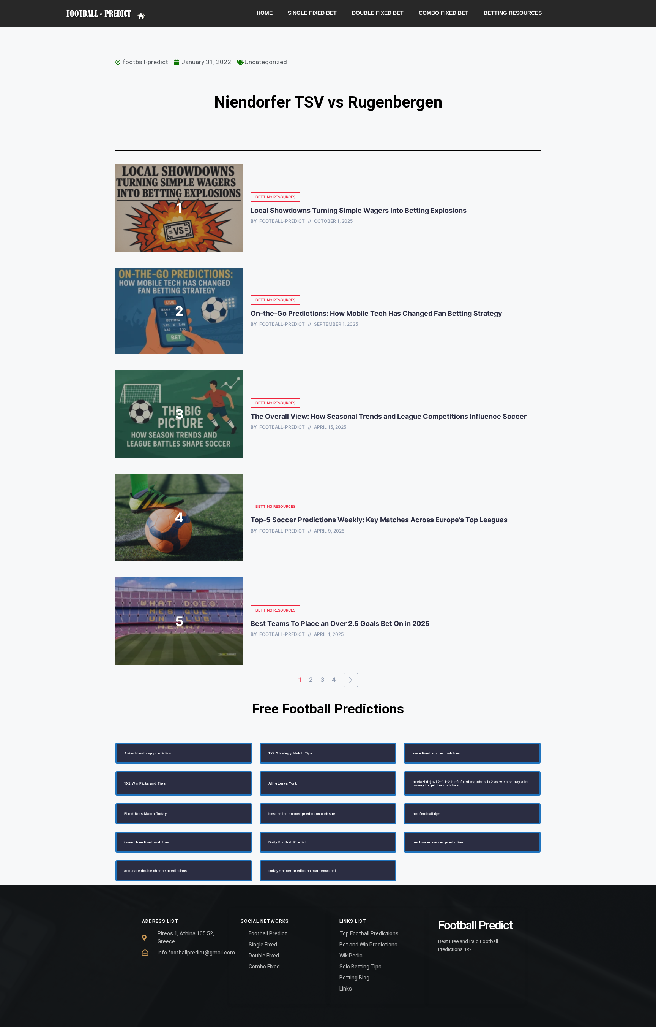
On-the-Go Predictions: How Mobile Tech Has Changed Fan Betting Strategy (376, 313)
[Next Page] (351, 680)
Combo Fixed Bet (443, 13)
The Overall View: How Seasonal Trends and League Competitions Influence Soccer (389, 416)
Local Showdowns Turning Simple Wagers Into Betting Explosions (359, 210)
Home (265, 13)
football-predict (282, 221)
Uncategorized (265, 62)
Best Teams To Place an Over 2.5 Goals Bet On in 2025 (341, 624)
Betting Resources (513, 13)
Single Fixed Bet (312, 13)
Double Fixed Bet (378, 13)
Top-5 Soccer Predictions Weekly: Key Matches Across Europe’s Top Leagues (379, 520)
